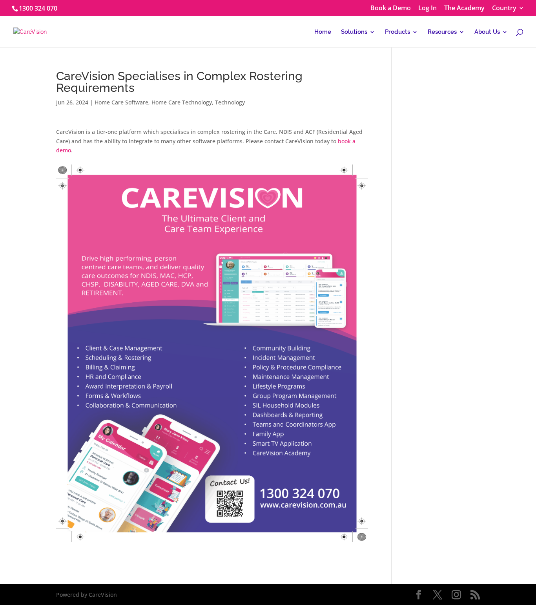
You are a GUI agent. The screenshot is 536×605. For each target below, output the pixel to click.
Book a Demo (390, 8)
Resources (442, 32)
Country (504, 8)
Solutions (354, 32)
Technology (230, 102)
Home (322, 32)
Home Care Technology (181, 102)
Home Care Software (121, 102)
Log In (427, 8)
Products (397, 32)
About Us (487, 32)
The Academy (464, 8)
